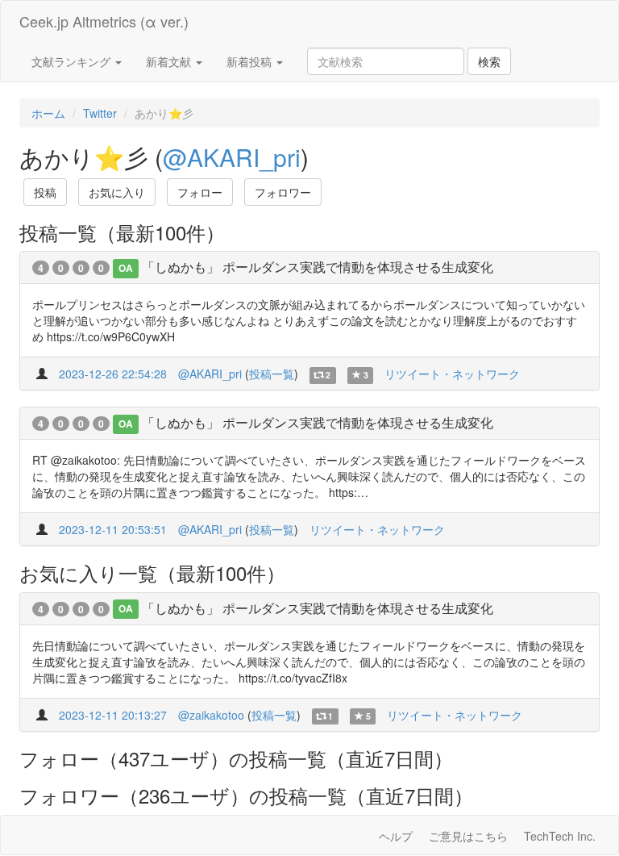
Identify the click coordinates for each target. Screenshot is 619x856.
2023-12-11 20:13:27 (113, 715)
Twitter (100, 113)
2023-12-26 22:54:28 (113, 373)
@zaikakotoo (211, 715)
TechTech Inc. (560, 836)
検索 (489, 61)
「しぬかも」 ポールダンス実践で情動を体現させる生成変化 (317, 266)
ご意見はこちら (468, 836)
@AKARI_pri (232, 157)
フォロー (199, 192)
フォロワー (283, 192)
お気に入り (117, 192)
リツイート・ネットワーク (452, 373)
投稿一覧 (271, 373)
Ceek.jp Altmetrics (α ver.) (104, 20)
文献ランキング (72, 61)
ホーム (48, 113)
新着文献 (170, 61)
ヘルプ (396, 836)
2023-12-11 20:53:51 (113, 529)
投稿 (45, 192)
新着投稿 (250, 61)
